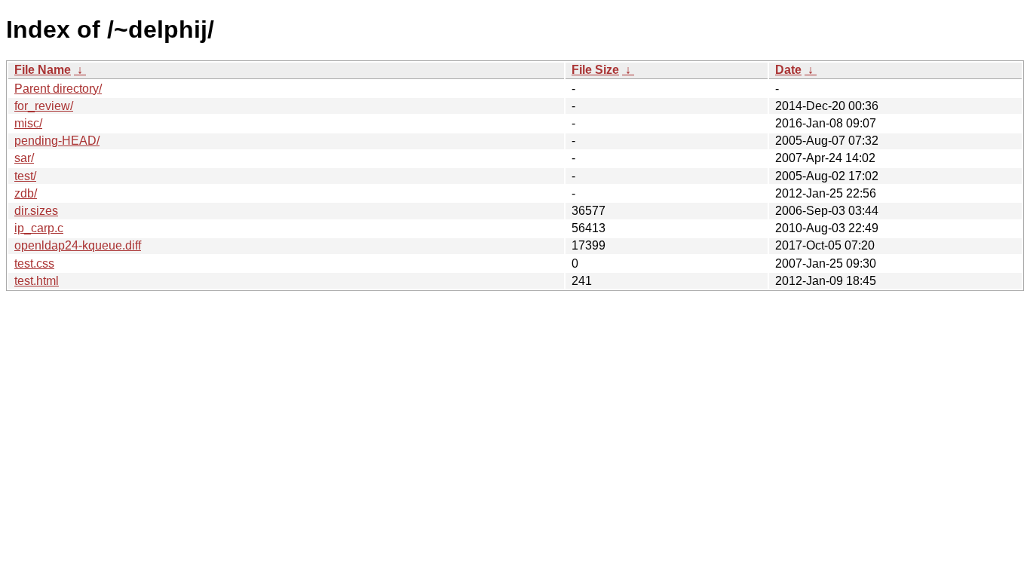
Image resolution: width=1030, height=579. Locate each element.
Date (788, 69)
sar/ (24, 158)
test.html (36, 280)
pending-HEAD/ (57, 140)
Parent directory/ (58, 88)
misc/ (28, 123)
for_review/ (43, 106)
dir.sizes (36, 210)
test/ (25, 176)
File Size (595, 69)
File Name (42, 69)
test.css (34, 263)
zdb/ (25, 193)
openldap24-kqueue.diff (77, 245)
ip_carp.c (38, 228)
